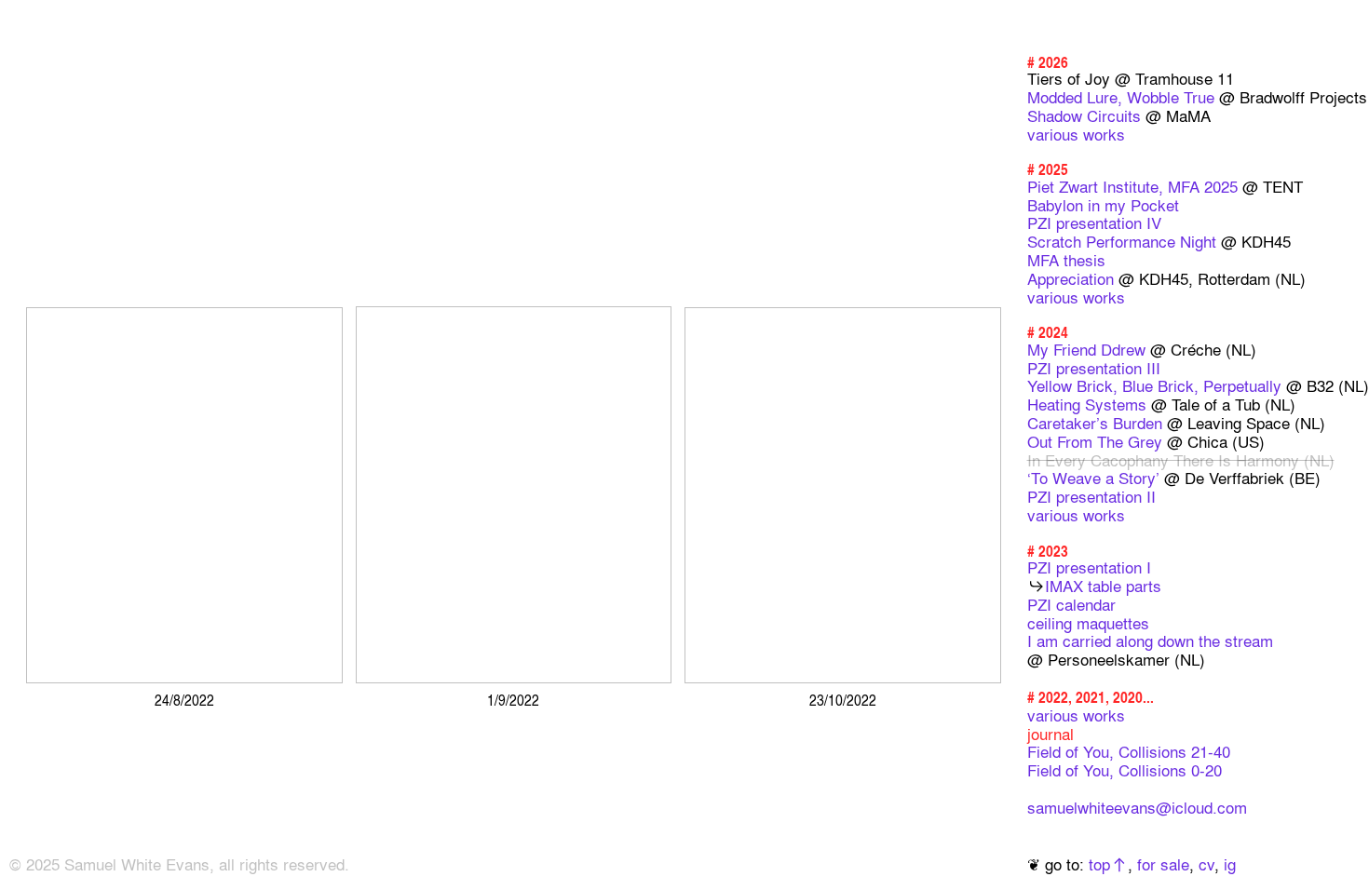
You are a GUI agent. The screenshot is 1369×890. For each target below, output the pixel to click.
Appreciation (1070, 278)
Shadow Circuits (1084, 115)
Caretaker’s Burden (1094, 422)
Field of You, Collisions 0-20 (1124, 770)
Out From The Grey (1094, 441)
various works (1076, 134)
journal (1050, 733)
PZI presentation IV (1094, 222)
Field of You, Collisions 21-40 (1128, 751)
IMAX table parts (1103, 585)
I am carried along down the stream (1150, 640)
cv (1206, 864)
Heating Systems (1086, 404)
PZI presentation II (1091, 496)
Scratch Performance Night (1121, 241)
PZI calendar (1071, 604)
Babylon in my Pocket (1103, 205)
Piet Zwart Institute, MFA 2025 (1132, 186)
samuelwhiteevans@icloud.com (1137, 807)
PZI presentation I (1089, 567)
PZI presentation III (1093, 368)
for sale (1163, 864)
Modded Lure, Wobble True (1120, 97)
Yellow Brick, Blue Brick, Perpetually (1154, 385)
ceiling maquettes (1088, 623)
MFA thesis (1066, 260)
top (1099, 864)
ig (1230, 864)
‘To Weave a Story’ (1093, 477)
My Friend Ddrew (1086, 349)
